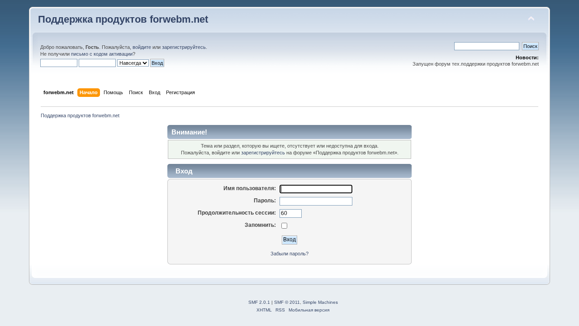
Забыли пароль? (289, 253)
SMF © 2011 (287, 302)
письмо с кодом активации (102, 54)
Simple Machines (320, 302)
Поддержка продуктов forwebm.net (123, 19)
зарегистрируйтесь (184, 47)
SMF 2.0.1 (259, 302)
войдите (142, 47)
